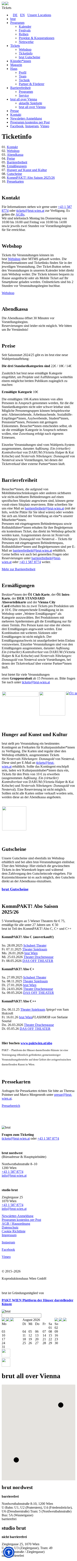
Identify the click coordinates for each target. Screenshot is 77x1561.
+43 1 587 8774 (30, 562)
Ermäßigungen (17, 166)
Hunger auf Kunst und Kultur (27, 170)
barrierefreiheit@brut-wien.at (44, 508)
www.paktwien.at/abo (36, 1043)
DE (15, 15)
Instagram (31, 126)
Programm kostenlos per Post (21, 1220)
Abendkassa (15, 154)
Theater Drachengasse (38, 957)
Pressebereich (11, 1105)
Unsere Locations (39, 15)
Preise (11, 158)
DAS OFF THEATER (37, 961)
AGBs (20, 214)
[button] (60, 1405)
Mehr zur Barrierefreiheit (18, 569)
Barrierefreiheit (17, 162)
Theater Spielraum (34, 949)
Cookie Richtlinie (13, 1231)
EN (22, 15)
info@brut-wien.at (14, 1175)
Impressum (9, 1235)
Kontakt (12, 147)
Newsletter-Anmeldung (17, 1216)
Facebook (17, 126)
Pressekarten (15, 181)
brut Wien (31, 953)
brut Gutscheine (15, 889)
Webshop (13, 151)
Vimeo (44, 126)
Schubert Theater (34, 945)
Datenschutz (10, 1227)
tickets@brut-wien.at (30, 210)
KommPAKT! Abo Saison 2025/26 (31, 177)
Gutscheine (14, 174)
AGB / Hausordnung (16, 1223)
